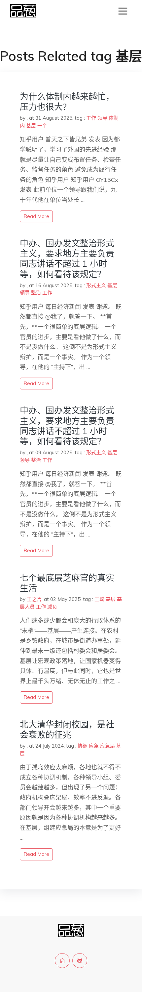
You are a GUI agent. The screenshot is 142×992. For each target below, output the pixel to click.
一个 (42, 125)
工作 (91, 118)
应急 (94, 746)
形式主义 (96, 285)
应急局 (107, 746)
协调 (83, 746)
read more (36, 216)
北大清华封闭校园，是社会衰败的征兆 (67, 729)
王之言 (34, 599)
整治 (36, 292)
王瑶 (99, 599)
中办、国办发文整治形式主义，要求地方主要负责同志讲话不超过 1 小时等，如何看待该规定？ (67, 259)
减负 (52, 607)
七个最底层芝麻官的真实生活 (67, 582)
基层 (31, 125)
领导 (102, 118)
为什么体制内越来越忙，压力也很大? (67, 101)
